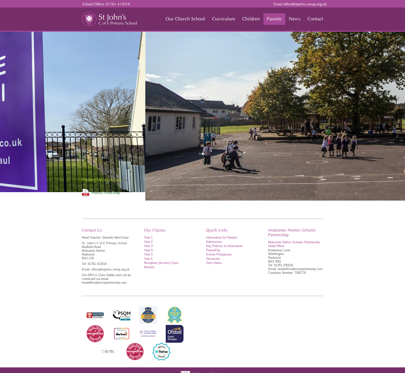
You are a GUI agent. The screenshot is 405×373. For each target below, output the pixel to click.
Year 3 (148, 246)
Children (251, 19)
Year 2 (148, 242)
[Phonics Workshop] (85, 192)
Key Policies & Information (224, 246)
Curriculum (223, 19)
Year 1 (148, 237)
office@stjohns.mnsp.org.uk (305, 4)
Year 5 (148, 254)
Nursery (149, 267)
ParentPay (213, 250)
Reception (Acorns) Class (161, 263)
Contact (315, 19)
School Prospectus (219, 254)
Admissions (214, 242)
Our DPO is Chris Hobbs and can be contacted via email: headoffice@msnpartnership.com (106, 278)
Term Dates (214, 263)
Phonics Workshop (106, 193)
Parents (274, 19)
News (294, 19)
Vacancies (213, 258)
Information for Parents (221, 237)
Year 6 (148, 258)
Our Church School (185, 19)
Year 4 (148, 250)
